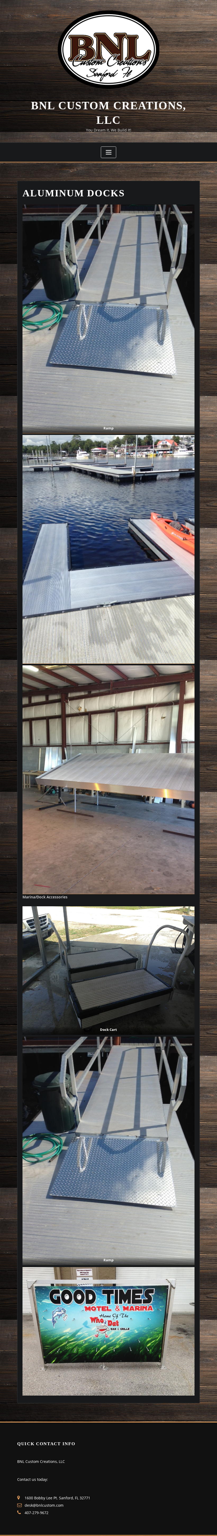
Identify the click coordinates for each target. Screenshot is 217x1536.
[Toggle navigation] (108, 152)
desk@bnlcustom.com (44, 1505)
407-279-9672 (36, 1512)
